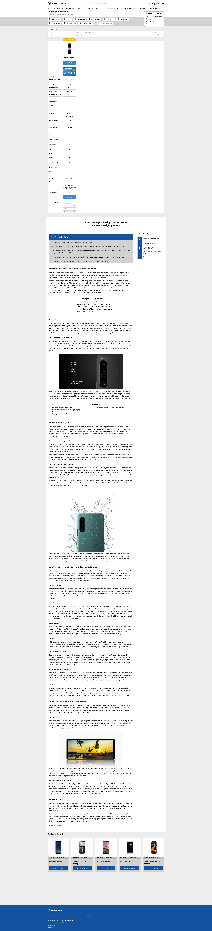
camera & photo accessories (128, 8)
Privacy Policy (90, 926)
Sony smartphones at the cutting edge (152, 252)
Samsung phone (55, 861)
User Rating (76, 32)
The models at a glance (149, 243)
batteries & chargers (112, 8)
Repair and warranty (148, 256)
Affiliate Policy (90, 930)
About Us (89, 922)
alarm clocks (81, 8)
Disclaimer (89, 928)
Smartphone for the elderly (152, 862)
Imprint (88, 920)
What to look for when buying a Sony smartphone (151, 248)
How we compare (52, 76)
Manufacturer (88, 32)
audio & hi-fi (99, 8)
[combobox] (85, 35)
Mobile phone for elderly (79, 862)
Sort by (50, 32)
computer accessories (153, 8)
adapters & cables (69, 8)
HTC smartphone (103, 861)
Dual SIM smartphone (129, 861)
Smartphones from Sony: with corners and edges (151, 239)
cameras (142, 8)
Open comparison (58, 868)
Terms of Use (90, 924)
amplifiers (90, 8)
